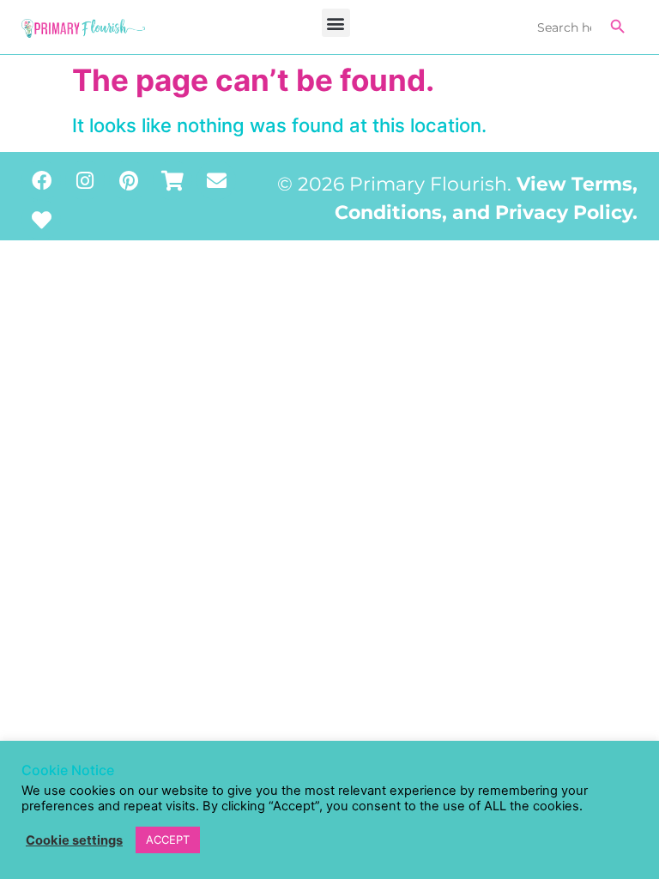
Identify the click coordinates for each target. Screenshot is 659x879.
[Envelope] (216, 180)
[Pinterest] (128, 180)
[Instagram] (85, 180)
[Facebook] (41, 180)
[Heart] (41, 219)
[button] (336, 23)
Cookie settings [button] (74, 840)
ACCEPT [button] (168, 839)
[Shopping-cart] (172, 180)
